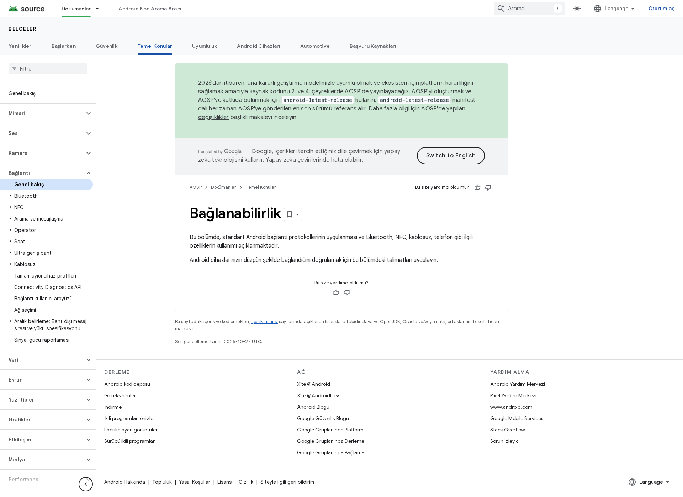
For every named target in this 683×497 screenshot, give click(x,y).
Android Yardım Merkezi (517, 384)
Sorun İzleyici (505, 441)
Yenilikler (20, 46)
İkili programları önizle (128, 418)
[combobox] (529, 8)
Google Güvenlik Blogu (323, 418)
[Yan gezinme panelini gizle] (86, 484)
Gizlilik (246, 482)
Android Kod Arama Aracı (149, 8)
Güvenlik (107, 46)
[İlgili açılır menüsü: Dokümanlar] (100, 8)
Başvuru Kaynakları (373, 46)
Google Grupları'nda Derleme (330, 441)
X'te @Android (313, 384)
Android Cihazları (258, 46)
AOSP (196, 187)
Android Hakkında (124, 482)
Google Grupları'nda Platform (330, 429)
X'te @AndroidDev (318, 395)
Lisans (224, 482)
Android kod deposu (127, 384)
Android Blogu (313, 407)
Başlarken (64, 46)
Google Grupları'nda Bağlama (331, 452)
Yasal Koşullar (194, 482)
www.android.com (511, 407)
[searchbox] (48, 68)
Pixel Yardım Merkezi (513, 395)
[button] (42, 113)
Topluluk (162, 482)
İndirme (113, 407)
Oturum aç (661, 8)
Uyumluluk (204, 46)
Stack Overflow (507, 429)
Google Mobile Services (516, 418)
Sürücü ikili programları (130, 441)
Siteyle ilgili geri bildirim (287, 482)
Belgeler (22, 29)
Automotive (315, 46)
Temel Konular (155, 46)
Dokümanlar (76, 8)
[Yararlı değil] (488, 187)
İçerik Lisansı (264, 322)
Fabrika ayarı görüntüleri (131, 429)
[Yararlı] (477, 187)
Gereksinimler (120, 395)
